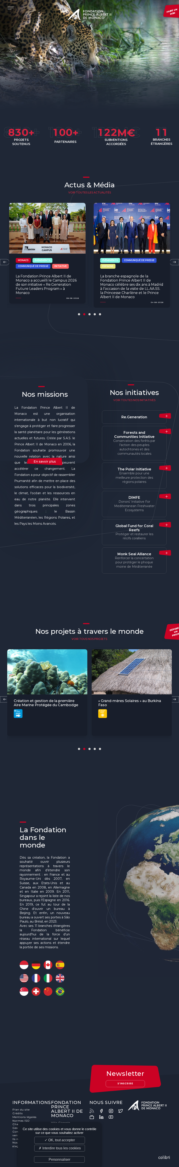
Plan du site (21, 1109)
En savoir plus (45, 461)
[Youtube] (113, 1117)
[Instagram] (113, 1111)
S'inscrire (125, 1083)
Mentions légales (24, 1117)
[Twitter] (122, 1111)
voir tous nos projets (89, 639)
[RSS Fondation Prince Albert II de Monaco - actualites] (94, 1111)
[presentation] (4, 262)
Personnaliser (59, 1159)
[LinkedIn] (103, 1117)
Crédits (17, 1113)
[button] (79, 314)
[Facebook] (103, 1111)
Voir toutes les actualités (89, 192)
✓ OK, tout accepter (60, 1140)
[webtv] (94, 1117)
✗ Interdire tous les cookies (60, 1148)
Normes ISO (21, 1120)
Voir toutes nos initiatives (134, 400)
